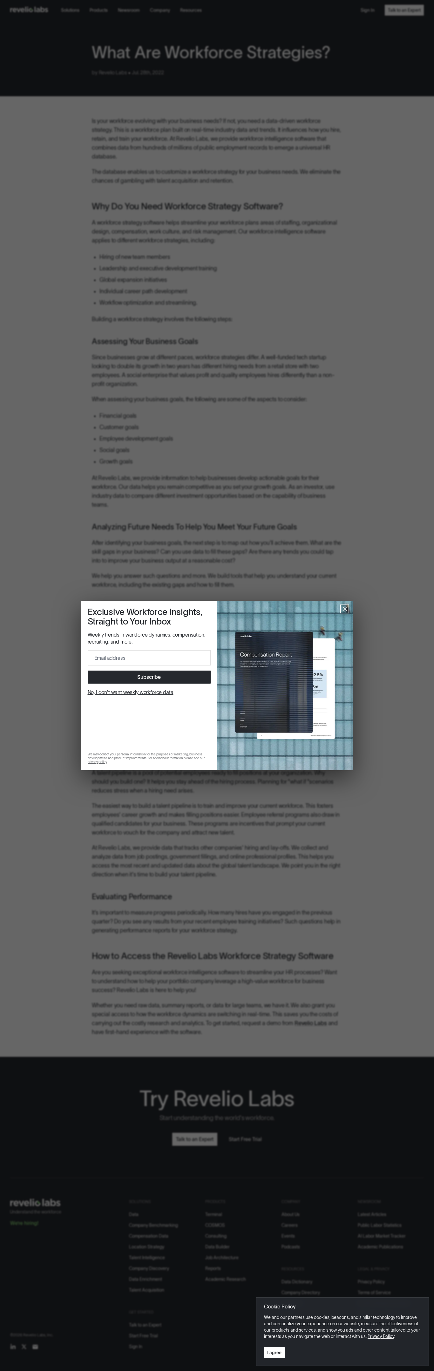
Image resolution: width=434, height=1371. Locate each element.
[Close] (345, 609)
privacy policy (97, 762)
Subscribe (149, 677)
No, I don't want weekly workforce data (130, 692)
